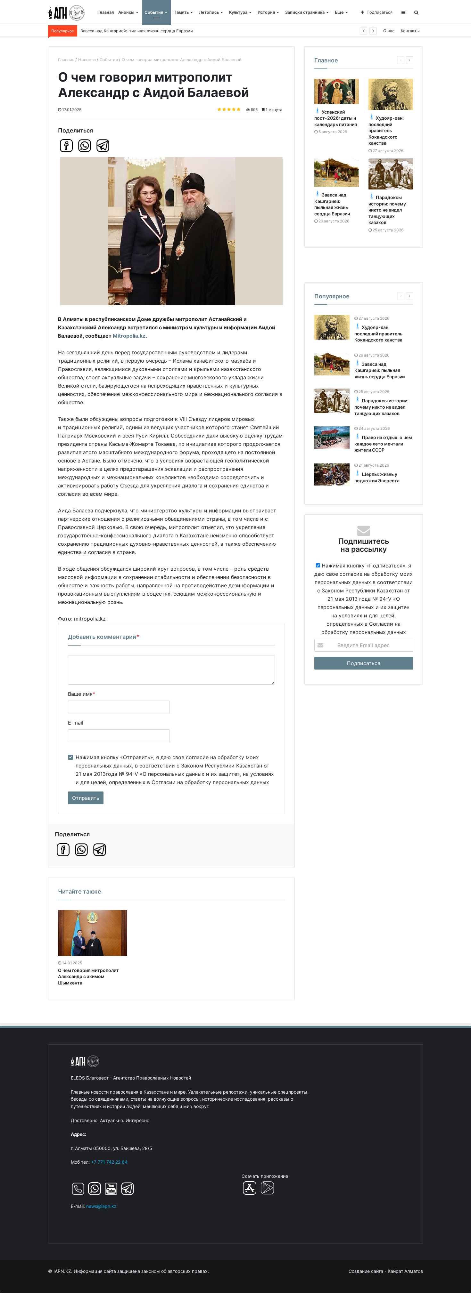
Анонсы (126, 12)
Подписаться (379, 12)
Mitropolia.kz (129, 336)
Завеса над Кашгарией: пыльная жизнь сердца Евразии (136, 30)
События (154, 12)
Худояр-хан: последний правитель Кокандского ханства (386, 130)
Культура (238, 12)
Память (181, 12)
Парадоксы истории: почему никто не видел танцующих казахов (387, 210)
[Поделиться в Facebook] (66, 145)
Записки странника (305, 12)
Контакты (410, 30)
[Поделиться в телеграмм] (103, 145)
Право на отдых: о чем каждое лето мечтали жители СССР (383, 444)
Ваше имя (81, 694)
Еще (339, 12)
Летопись (209, 12)
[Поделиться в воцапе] (84, 145)
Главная (105, 12)
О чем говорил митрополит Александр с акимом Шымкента (88, 976)
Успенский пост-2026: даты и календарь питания (335, 118)
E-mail (75, 722)
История (266, 12)
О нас (388, 30)
